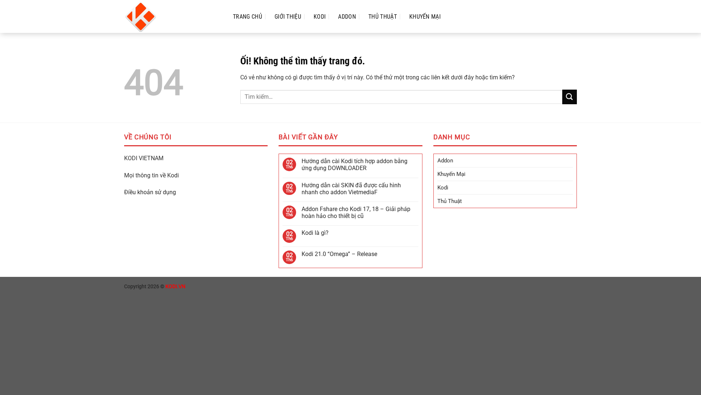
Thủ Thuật (382, 16)
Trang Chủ (247, 16)
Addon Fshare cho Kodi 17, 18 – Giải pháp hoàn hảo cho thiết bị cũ (356, 212)
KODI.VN (175, 286)
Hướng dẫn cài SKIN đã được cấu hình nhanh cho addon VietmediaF (351, 189)
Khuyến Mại (425, 16)
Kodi (320, 16)
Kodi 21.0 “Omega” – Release (339, 254)
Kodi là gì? (315, 232)
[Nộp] (569, 97)
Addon (347, 16)
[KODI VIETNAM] (171, 16)
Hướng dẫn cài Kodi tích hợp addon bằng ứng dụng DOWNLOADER (354, 165)
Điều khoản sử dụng (150, 192)
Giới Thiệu (288, 16)
